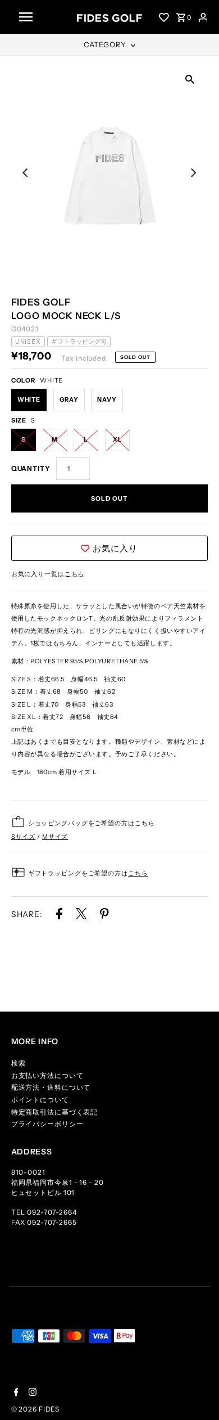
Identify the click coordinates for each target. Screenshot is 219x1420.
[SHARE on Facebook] (59, 916)
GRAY (69, 399)
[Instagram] (31, 1393)
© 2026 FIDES (35, 1409)
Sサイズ (23, 837)
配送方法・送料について (51, 1087)
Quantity (31, 468)
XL (117, 439)
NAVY (107, 399)
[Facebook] (15, 1393)
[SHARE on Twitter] (82, 916)
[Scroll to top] (196, 1397)
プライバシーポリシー (47, 1124)
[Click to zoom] (189, 78)
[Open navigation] (43, 17)
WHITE (28, 399)
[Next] (192, 172)
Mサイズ (55, 837)
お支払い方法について (47, 1075)
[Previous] (26, 172)
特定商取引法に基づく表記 (54, 1112)
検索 (18, 1063)
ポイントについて (40, 1099)
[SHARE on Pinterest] (104, 916)
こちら (75, 574)
